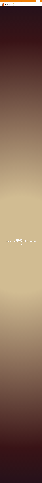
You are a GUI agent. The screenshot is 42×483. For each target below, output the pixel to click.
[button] (21, 1)
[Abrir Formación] (35, 4)
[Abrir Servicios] (31, 4)
